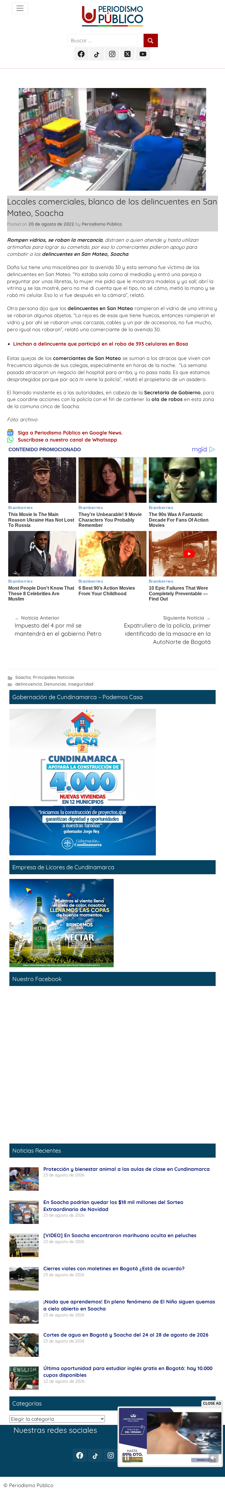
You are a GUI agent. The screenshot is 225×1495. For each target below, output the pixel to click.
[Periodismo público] (20, 8)
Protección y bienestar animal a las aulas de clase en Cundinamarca (126, 1169)
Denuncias (55, 684)
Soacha (23, 677)
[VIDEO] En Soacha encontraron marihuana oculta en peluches (119, 1235)
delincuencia (28, 684)
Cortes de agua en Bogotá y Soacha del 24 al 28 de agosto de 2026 (125, 1335)
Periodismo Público (102, 224)
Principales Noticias (53, 677)
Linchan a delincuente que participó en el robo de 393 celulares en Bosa (100, 344)
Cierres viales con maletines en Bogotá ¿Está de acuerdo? (114, 1268)
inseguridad (80, 684)
